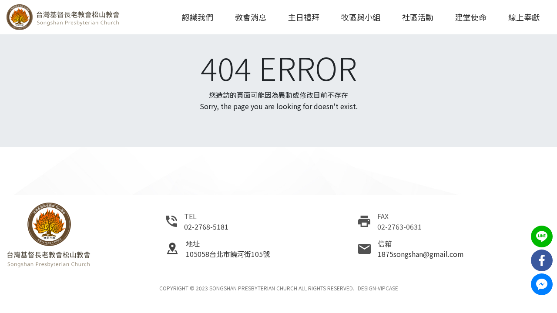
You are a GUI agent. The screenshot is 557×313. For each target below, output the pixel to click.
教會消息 (250, 17)
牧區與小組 (360, 17)
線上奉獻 (524, 17)
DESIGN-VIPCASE (378, 288)
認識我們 (197, 17)
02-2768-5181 (206, 226)
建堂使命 (471, 17)
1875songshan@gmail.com (421, 254)
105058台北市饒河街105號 (228, 254)
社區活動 (417, 17)
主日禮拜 (303, 17)
